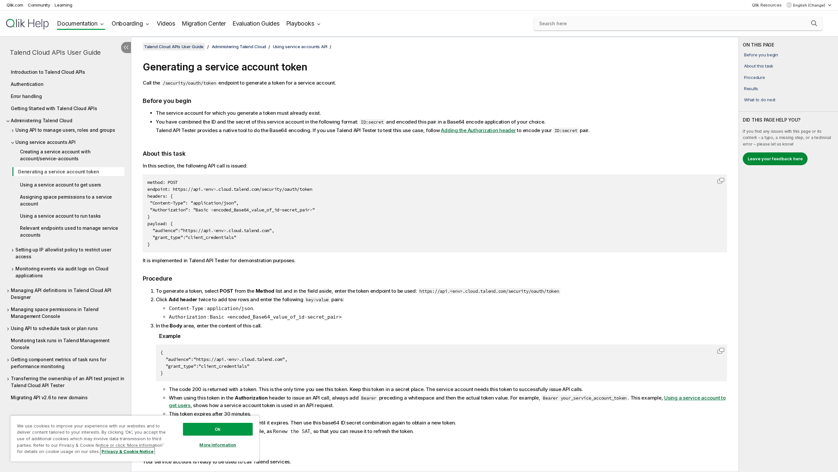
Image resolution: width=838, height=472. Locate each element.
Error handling (26, 96)
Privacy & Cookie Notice (127, 451)
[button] (814, 23)
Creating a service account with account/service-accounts (55, 155)
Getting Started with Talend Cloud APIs (54, 108)
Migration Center (204, 23)
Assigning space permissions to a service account (66, 200)
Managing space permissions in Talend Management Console (55, 312)
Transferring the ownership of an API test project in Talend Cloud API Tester (67, 382)
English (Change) (809, 5)
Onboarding (127, 23)
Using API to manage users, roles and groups (65, 130)
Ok (218, 429)
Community (39, 5)
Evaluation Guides (256, 23)
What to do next (759, 99)
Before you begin (761, 54)
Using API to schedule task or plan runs (54, 328)
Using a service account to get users (60, 184)
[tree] (65, 233)
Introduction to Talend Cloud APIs (48, 72)
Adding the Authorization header (478, 130)
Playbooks (300, 23)
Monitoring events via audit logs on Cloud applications (61, 272)
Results (751, 88)
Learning (63, 5)
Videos (166, 23)
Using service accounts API (45, 142)
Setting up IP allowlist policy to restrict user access (63, 253)
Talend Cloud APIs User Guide (55, 52)
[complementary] (788, 254)
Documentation (77, 23)
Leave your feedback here (775, 158)
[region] (134, 438)
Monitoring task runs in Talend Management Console (60, 344)
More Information (217, 444)
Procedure (754, 77)
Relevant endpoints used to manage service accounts (69, 231)
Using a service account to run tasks (60, 216)
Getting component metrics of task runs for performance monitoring (58, 363)
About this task (758, 66)
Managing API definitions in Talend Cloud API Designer (61, 293)
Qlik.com (15, 5)
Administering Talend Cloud (41, 120)
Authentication (27, 84)
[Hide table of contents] (126, 47)
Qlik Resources (767, 5)
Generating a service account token (58, 171)
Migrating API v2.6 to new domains (49, 397)
